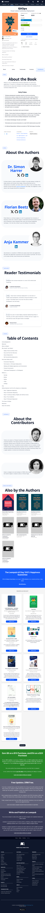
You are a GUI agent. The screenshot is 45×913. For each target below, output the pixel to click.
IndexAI (2, 872)
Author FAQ (19, 865)
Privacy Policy (35, 883)
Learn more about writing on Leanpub (22, 774)
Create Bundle (19, 857)
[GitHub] (22, 175)
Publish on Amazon (4, 878)
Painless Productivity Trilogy (33, 694)
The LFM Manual (20, 871)
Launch (37, 4)
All (8, 4)
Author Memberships (21, 854)
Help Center (34, 858)
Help (42, 4)
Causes (18, 880)
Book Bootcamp (4, 886)
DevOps (18, 133)
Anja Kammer (6, 40)
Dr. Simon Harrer (7, 36)
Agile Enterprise (22, 135)
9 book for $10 (33, 636)
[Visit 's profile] (36, 434)
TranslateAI (3, 879)
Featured (4, 4)
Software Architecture (21, 139)
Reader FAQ (34, 857)
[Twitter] (18, 175)
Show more (22, 745)
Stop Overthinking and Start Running (11, 726)
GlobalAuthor (3, 871)
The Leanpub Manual (21, 869)
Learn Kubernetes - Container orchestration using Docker (11, 609)
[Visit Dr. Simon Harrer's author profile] (36, 163)
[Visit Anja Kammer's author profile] (36, 239)
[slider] (31, 20)
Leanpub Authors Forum (21, 868)
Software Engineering (21, 137)
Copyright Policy (35, 882)
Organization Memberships (6, 891)
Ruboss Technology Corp (28, 905)
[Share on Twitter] (4, 134)
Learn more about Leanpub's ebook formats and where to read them (22, 804)
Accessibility (19, 882)
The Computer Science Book (11, 668)
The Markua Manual (20, 872)
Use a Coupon (3, 863)
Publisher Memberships (5, 893)
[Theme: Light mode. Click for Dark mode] (33, 1)
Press (18, 891)
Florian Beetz (6, 38)
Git (17, 135)
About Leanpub (19, 887)
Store (16, 838)
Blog (17, 888)
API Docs (18, 874)
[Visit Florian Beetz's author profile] (36, 204)
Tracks (26, 4)
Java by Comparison (20, 186)
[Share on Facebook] (7, 134)
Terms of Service (35, 880)
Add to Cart (29, 33)
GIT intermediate (11, 697)
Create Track (19, 860)
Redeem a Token (4, 864)
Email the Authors (33, 133)
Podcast (32, 4)
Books (12, 4)
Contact (18, 890)
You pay (22, 28)
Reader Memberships (36, 854)
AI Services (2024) (35, 868)
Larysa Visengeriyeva (20, 514)
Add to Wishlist (29, 36)
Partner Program (20, 879)
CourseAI (2, 869)
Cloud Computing (24, 133)
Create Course (19, 858)
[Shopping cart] (37, 1)
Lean (26, 135)
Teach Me (33, 609)
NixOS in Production (33, 668)
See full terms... (22, 584)
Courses (21, 4)
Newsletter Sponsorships (6, 874)
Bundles (16, 4)
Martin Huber (4, 514)
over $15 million (19, 771)
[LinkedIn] (26, 175)
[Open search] (28, 1)
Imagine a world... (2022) (37, 869)
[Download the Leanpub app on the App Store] (22, 909)
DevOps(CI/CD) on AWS (11, 638)
